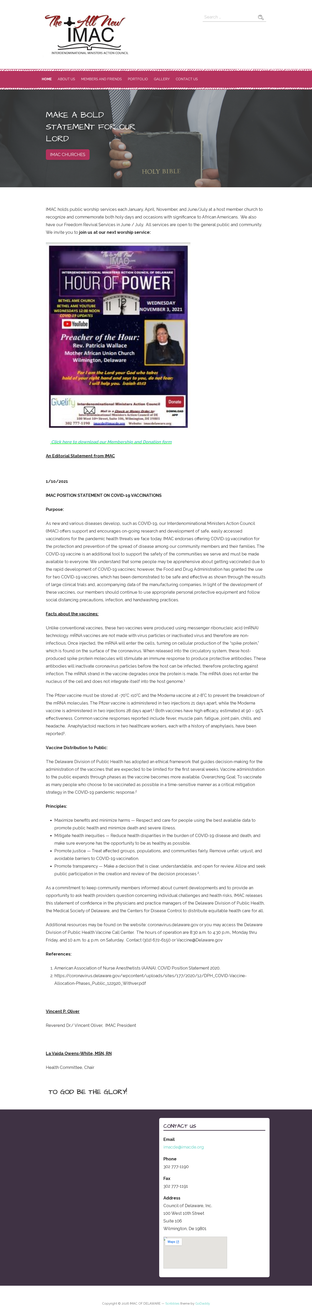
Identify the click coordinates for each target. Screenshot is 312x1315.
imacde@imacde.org (183, 1147)
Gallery (162, 79)
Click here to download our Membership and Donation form (111, 441)
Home (47, 79)
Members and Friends (101, 79)
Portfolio (138, 79)
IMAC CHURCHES (67, 154)
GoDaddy (202, 1303)
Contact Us (187, 79)
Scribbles (172, 1303)
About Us (66, 79)
